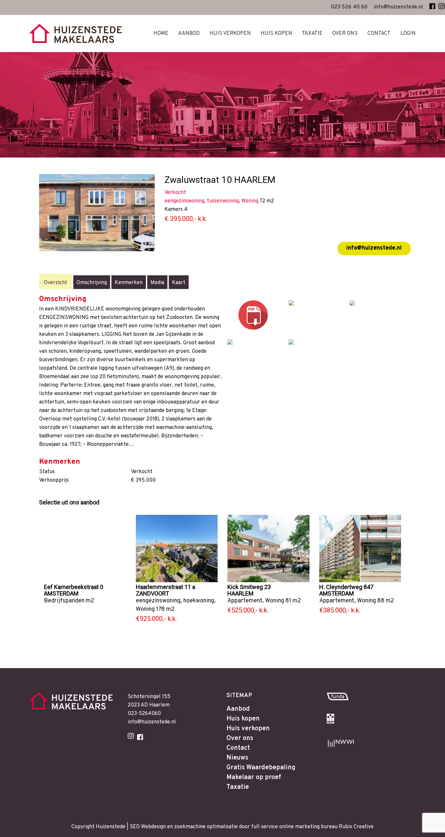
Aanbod (238, 709)
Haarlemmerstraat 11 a (165, 586)
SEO (135, 827)
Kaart (178, 283)
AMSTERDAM (61, 593)
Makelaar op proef (253, 777)
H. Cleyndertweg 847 (346, 586)
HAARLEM (240, 593)
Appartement (244, 601)
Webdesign (153, 827)
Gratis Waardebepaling (260, 767)
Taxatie (237, 787)
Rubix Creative (356, 827)
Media (157, 283)
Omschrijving (92, 283)
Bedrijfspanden (64, 601)
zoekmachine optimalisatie (206, 827)
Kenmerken (129, 283)
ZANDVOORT (152, 593)
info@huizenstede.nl (374, 248)
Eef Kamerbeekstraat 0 (73, 586)
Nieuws (237, 758)
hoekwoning (198, 601)
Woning (145, 609)
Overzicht (55, 283)
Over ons (239, 738)
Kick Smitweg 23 (249, 586)
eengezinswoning (158, 601)
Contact (238, 748)
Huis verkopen (248, 728)
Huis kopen (243, 718)
